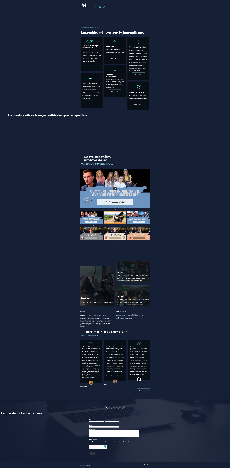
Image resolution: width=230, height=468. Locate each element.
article (135, 314)
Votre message (92, 429)
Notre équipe (85, 298)
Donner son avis (143, 390)
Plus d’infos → (91, 66)
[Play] (115, 188)
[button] (116, 209)
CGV (83, 465)
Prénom (90, 422)
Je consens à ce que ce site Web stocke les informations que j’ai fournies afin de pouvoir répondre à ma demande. (116, 441)
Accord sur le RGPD (93, 439)
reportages (97, 365)
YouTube (108, 54)
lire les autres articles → (218, 115)
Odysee (112, 54)
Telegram (117, 318)
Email (90, 425)
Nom (90, 419)
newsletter (124, 318)
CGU (81, 465)
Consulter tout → (143, 159)
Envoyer (92, 453)
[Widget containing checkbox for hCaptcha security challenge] (98, 447)
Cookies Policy (88, 465)
